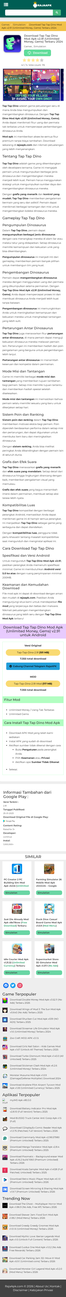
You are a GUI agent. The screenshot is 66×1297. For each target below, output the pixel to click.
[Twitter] (12, 985)
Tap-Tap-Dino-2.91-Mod (33, 683)
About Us (41, 1286)
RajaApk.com (14, 1286)
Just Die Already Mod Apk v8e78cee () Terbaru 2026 (16, 923)
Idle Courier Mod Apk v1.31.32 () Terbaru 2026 (16, 963)
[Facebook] (5, 985)
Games (28, 46)
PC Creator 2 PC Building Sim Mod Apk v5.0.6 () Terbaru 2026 (16, 883)
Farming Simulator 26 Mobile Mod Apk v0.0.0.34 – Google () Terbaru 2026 (49, 883)
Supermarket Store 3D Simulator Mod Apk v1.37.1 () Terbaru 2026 (47, 963)
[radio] (24, 60)
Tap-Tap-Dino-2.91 (33, 652)
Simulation (40, 46)
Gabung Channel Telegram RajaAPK (35, 666)
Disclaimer (20, 1290)
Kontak (55, 1286)
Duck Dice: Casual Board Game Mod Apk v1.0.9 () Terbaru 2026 (49, 923)
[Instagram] (19, 985)
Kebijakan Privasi (41, 1290)
